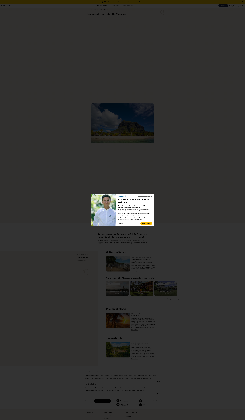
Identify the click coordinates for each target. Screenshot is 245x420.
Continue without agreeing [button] (145, 196)
